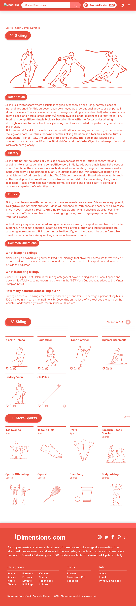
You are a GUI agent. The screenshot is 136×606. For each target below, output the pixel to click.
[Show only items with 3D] (128, 322)
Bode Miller (44, 340)
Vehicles (44, 573)
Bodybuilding (110, 474)
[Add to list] (11, 368)
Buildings (27, 584)
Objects (12, 584)
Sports (9, 28)
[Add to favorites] (7, 368)
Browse (71, 573)
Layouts (27, 580)
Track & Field (45, 430)
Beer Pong (76, 474)
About (102, 573)
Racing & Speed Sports (112, 431)
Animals (12, 577)
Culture (43, 584)
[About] (122, 5)
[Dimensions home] (11, 5)
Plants (11, 580)
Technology (46, 580)
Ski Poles (43, 377)
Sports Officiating (17, 474)
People (11, 573)
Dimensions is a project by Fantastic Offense (28, 596)
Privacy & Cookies (110, 580)
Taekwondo (13, 430)
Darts (73, 430)
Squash (42, 474)
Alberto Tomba (15, 340)
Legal (102, 577)
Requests (72, 580)
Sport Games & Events (27, 28)
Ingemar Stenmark (114, 340)
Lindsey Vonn (14, 377)
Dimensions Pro (76, 577)
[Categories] (129, 5)
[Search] (75, 5)
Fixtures (27, 577)
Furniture (27, 573)
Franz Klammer (79, 340)
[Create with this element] (14, 368)
